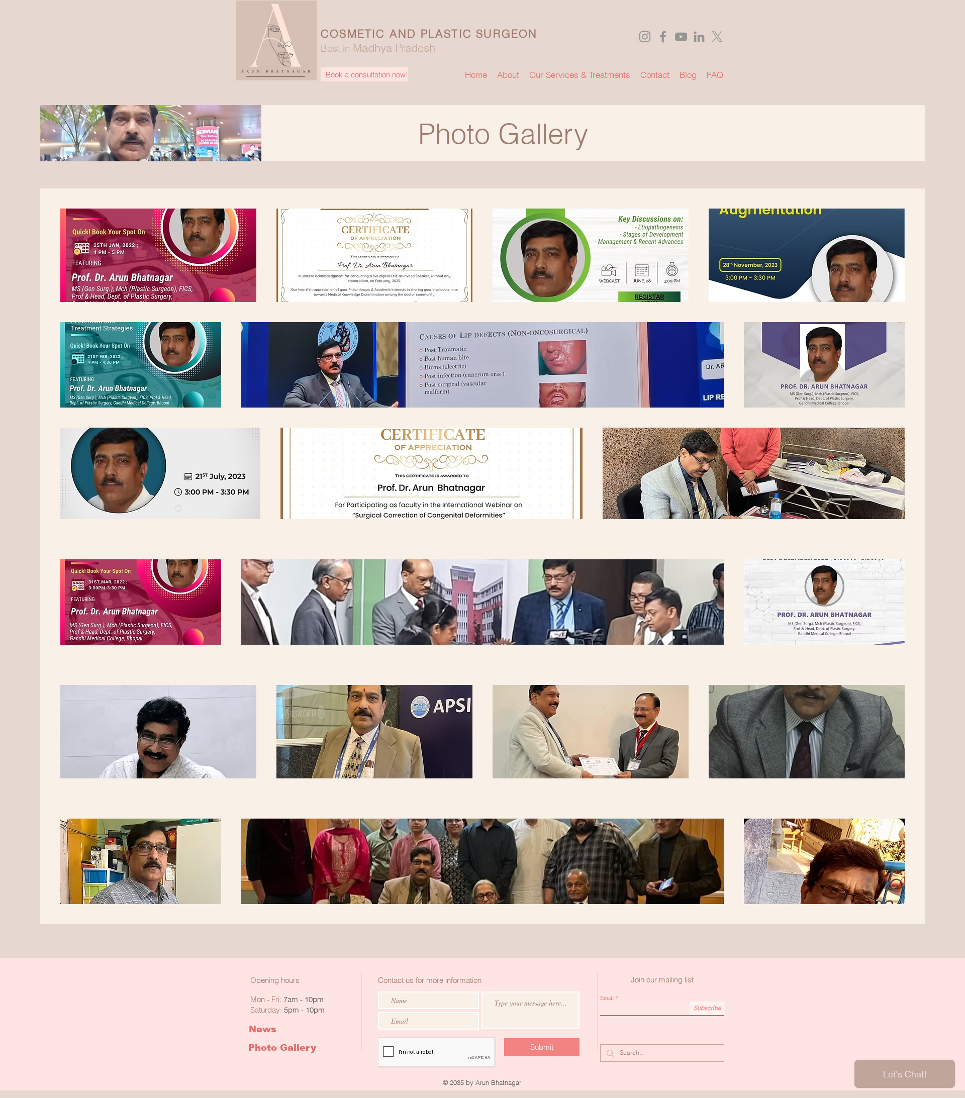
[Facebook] (662, 36)
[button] (364, 74)
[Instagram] (644, 36)
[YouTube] (681, 36)
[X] (717, 36)
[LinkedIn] (699, 36)
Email (607, 997)
